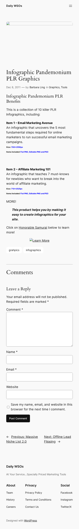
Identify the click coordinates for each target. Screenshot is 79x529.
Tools (64, 87)
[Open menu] (70, 6)
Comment (14, 309)
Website (12, 387)
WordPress (30, 520)
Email (11, 369)
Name (12, 352)
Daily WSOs (14, 6)
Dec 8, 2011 (13, 87)
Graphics (54, 87)
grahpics (14, 250)
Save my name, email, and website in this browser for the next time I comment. (41, 407)
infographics (33, 250)
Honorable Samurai (33, 227)
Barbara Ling (37, 87)
